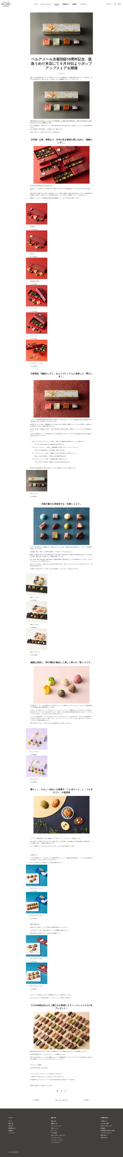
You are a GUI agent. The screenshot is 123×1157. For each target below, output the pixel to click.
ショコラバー (83, 4)
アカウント (109, 4)
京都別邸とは (65, 4)
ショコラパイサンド (56, 1137)
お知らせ (56, 4)
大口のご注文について (106, 1126)
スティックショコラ (56, 1126)
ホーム (36, 4)
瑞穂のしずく (54, 1123)
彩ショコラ (54, 1130)
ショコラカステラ (55, 1142)
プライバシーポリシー (106, 1133)
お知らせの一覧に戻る (61, 1100)
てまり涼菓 (54, 1133)
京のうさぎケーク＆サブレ (58, 1135)
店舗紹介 (74, 4)
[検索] (115, 4)
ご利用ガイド (104, 1121)
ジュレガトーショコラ (57, 1140)
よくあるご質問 (105, 1123)
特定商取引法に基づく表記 (108, 1130)
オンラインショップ (46, 4)
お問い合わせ (104, 1137)
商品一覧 (10, 1123)
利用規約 (103, 1128)
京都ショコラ (54, 1128)
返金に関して (104, 1135)
